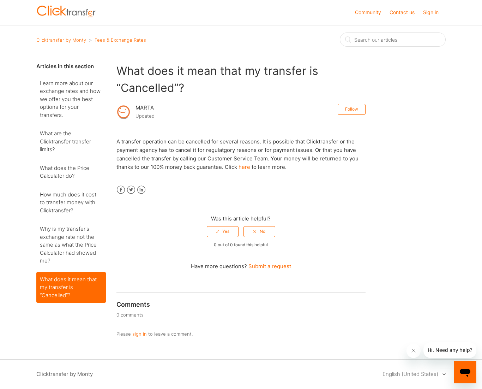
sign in (139, 334)
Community (368, 12)
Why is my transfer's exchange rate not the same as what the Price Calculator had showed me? (68, 244)
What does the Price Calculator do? (64, 172)
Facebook (120, 189)
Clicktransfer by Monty (61, 40)
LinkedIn (141, 189)
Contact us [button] (402, 12)
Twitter (131, 189)
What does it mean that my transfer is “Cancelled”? (68, 287)
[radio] (223, 231)
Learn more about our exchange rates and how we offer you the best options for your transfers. (70, 99)
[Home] (66, 16)
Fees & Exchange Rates (120, 40)
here (244, 167)
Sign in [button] (431, 12)
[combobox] (393, 40)
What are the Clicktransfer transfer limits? (65, 141)
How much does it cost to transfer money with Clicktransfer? (68, 202)
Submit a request (269, 266)
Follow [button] (351, 109)
